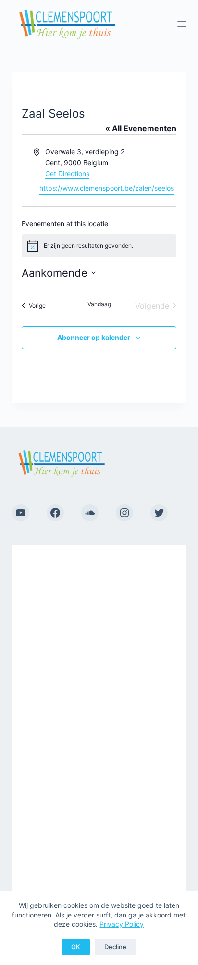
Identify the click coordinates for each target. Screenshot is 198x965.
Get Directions (67, 173)
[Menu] (181, 24)
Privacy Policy (121, 924)
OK (75, 947)
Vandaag (99, 304)
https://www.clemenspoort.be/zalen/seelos (106, 188)
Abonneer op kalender (93, 337)
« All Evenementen (140, 128)
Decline (115, 947)
